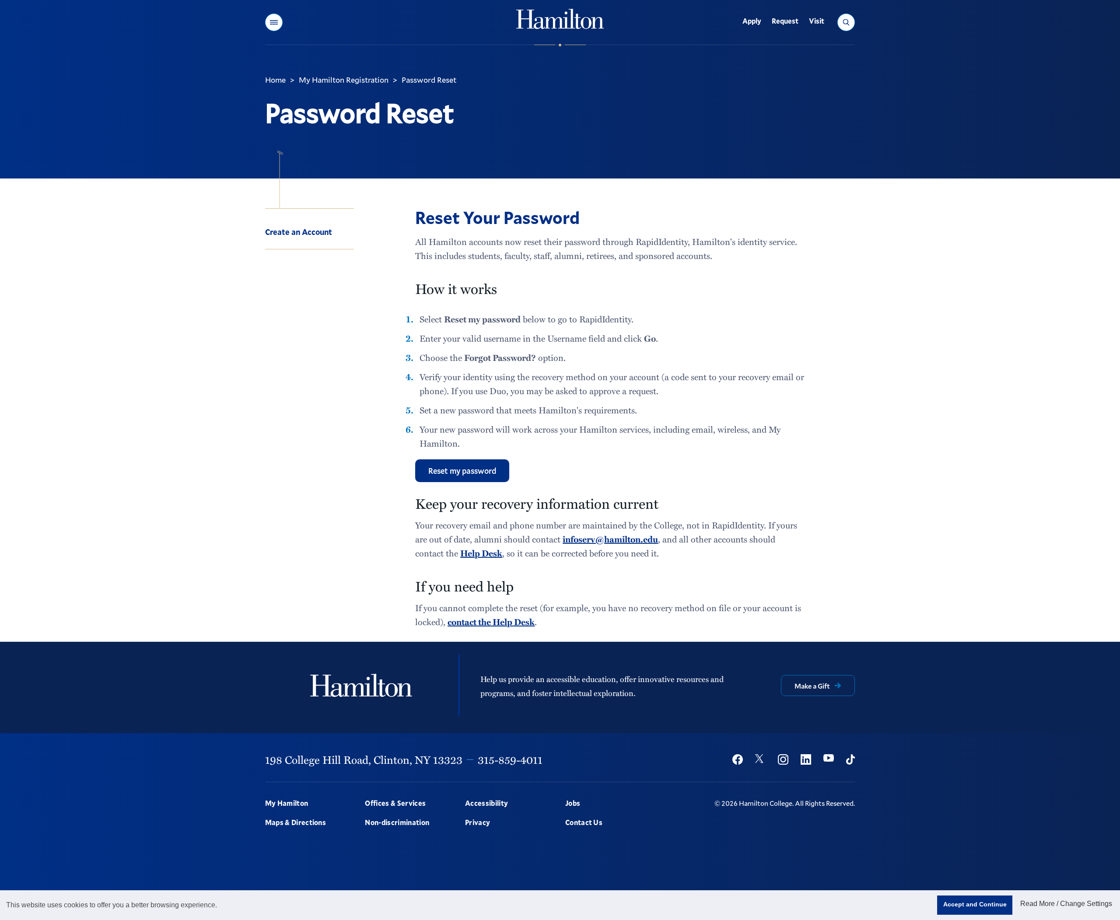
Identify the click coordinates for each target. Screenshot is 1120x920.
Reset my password (462, 470)
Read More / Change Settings (1066, 903)
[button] (274, 22)
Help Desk (481, 553)
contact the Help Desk (491, 621)
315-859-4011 (510, 759)
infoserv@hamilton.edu (610, 539)
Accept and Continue (975, 904)
